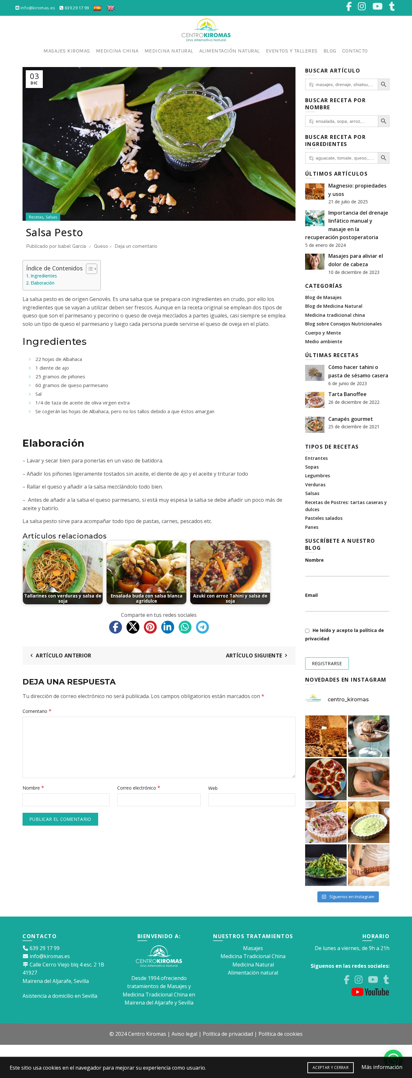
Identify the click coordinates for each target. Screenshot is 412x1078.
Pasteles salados (323, 518)
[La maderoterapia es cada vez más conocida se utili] (368, 865)
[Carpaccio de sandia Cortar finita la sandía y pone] (326, 779)
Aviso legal (184, 1033)
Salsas (51, 217)
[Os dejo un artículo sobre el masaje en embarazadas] (368, 779)
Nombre (33, 787)
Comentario (37, 710)
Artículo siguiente (254, 655)
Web (213, 788)
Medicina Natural (169, 50)
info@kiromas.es (38, 8)
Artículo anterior (63, 655)
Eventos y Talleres (292, 50)
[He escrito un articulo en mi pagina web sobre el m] (326, 736)
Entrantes (316, 458)
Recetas (36, 217)
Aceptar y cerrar (331, 1067)
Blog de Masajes (323, 297)
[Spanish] (97, 8)
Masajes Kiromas (66, 50)
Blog (329, 50)
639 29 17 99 (76, 8)
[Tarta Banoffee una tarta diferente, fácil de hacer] (326, 822)
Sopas (312, 467)
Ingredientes (44, 276)
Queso (101, 246)
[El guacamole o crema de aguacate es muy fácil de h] (368, 822)
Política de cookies (280, 1033)
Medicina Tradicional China (253, 956)
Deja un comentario (136, 246)
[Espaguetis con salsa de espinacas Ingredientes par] (326, 865)
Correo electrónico (138, 787)
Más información (381, 1067)
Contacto (355, 50)
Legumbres (317, 475)
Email (311, 595)
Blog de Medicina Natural (333, 306)
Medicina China (117, 50)
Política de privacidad (228, 1033)
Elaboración (42, 283)
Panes (311, 527)
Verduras (315, 484)
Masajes (253, 948)
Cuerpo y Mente (323, 333)
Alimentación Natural (229, 50)
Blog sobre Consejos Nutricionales (343, 324)
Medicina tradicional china (335, 315)
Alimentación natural (253, 972)
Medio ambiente (323, 341)
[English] (110, 8)
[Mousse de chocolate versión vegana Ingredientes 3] (368, 736)
